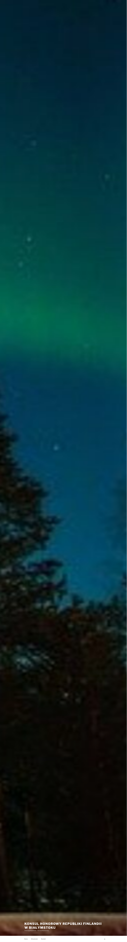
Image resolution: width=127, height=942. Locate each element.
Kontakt (43, 939)
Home (26, 939)
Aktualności (34, 939)
